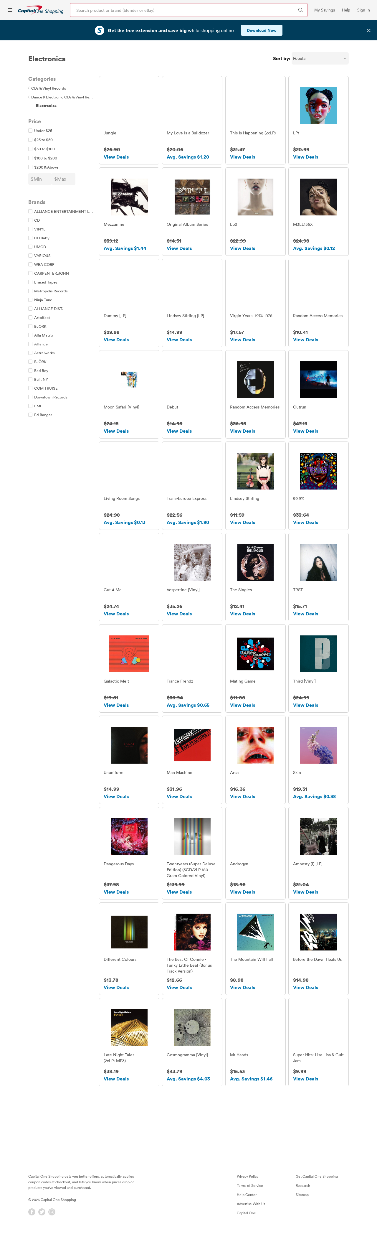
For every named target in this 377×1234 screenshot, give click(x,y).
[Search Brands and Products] (300, 10)
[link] (40, 10)
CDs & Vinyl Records (47, 88)
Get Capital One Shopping (317, 1176)
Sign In (363, 10)
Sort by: (281, 58)
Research (303, 1185)
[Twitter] (41, 1211)
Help (346, 10)
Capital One (246, 1212)
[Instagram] (51, 1211)
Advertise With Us (251, 1203)
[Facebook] (31, 1211)
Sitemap (302, 1194)
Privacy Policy (247, 1176)
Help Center (247, 1194)
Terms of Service (250, 1185)
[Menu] (10, 10)
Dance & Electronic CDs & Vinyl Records (63, 97)
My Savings (324, 10)
